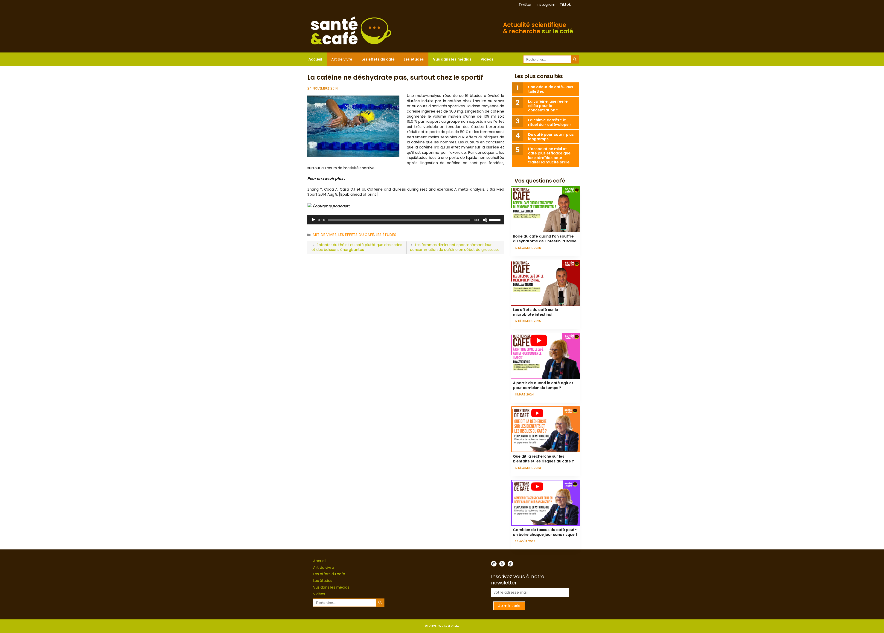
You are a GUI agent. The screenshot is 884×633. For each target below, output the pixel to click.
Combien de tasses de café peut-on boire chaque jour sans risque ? (545, 532)
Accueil (315, 59)
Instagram (545, 4)
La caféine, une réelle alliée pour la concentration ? (548, 106)
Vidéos (487, 59)
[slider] (495, 219)
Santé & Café (448, 626)
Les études (414, 59)
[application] (405, 219)
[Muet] (485, 220)
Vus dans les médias (452, 59)
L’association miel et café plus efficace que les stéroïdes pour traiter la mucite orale (549, 155)
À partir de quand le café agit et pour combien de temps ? (543, 385)
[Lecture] (313, 220)
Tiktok (565, 4)
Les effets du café (378, 59)
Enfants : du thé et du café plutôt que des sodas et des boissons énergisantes (356, 247)
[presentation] (545, 209)
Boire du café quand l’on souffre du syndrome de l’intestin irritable (544, 239)
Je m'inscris (509, 605)
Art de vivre (341, 59)
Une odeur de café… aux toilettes (550, 89)
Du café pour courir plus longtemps (551, 137)
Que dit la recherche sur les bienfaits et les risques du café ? (543, 459)
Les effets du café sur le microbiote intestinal (535, 312)
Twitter (525, 4)
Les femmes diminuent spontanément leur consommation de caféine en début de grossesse (455, 247)
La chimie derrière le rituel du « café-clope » (549, 122)
